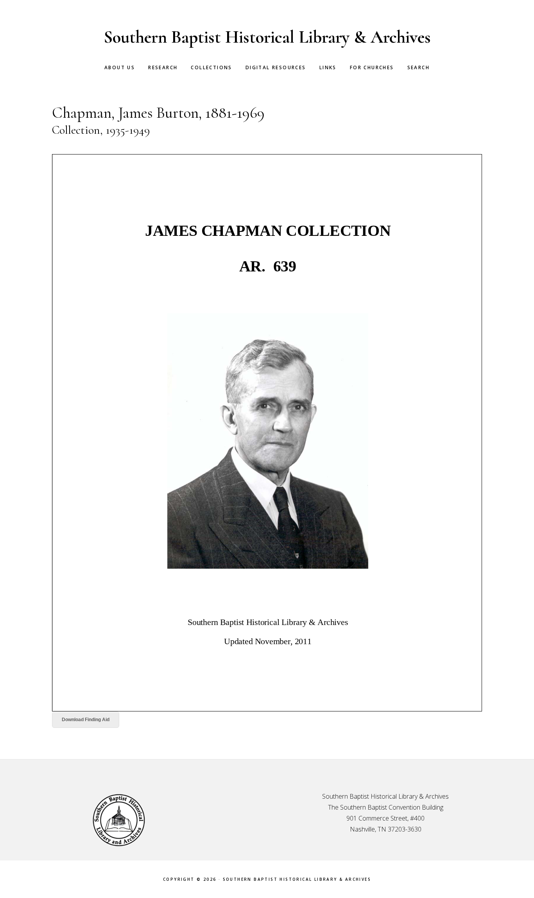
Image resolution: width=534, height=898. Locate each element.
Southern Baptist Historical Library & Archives (267, 37)
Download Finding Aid (85, 719)
